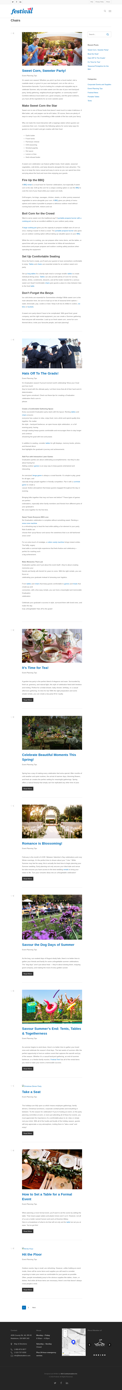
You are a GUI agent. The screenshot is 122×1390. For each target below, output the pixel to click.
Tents (90, 101)
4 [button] (100, 1355)
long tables (31, 274)
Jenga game (37, 475)
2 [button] (96, 1355)
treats (75, 584)
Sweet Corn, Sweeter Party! (44, 71)
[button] (110, 11)
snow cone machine (29, 523)
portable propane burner (64, 231)
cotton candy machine (56, 542)
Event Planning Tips (29, 76)
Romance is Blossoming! (42, 843)
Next (34, 1307)
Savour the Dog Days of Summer (48, 945)
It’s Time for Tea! (35, 668)
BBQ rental (27, 185)
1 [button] (94, 1355)
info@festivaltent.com (22, 1355)
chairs (40, 264)
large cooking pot (29, 228)
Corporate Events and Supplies (99, 84)
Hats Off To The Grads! (40, 373)
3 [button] (98, 1355)
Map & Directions (20, 1344)
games (36, 466)
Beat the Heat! (93, 54)
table (32, 286)
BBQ (77, 188)
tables (70, 274)
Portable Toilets (93, 97)
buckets (30, 307)
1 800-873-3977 (20, 1349)
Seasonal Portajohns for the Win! (98, 67)
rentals (66, 869)
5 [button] (102, 1355)
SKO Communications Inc (69, 1374)
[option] (99, 1343)
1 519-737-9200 (20, 1352)
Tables (31, 264)
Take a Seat (31, 1092)
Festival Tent (55, 1059)
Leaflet (66, 1353)
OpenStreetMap (75, 1353)
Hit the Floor (32, 1254)
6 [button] (105, 1355)
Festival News (93, 93)
